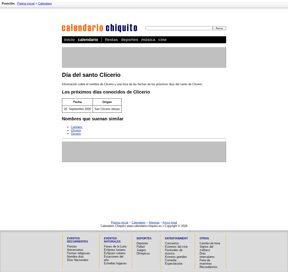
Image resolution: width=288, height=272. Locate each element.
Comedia (170, 260)
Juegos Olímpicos (143, 251)
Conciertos (172, 243)
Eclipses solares (115, 253)
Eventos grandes (176, 256)
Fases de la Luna (115, 246)
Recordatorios (209, 267)
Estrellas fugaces (115, 263)
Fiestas (111, 39)
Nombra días (75, 256)
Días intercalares (207, 255)
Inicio (69, 39)
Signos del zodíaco (206, 248)
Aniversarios (75, 249)
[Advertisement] (144, 57)
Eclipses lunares (115, 249)
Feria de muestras (206, 261)
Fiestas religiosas (78, 253)
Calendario (88, 39)
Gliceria (76, 130)
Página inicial (25, 3)
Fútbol (141, 246)
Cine (162, 39)
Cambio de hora (210, 243)
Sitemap (154, 222)
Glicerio (76, 133)
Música (148, 39)
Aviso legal (170, 222)
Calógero (76, 127)
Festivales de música (173, 251)
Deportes (129, 39)
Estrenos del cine (176, 246)
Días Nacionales (77, 260)
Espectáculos (174, 263)
